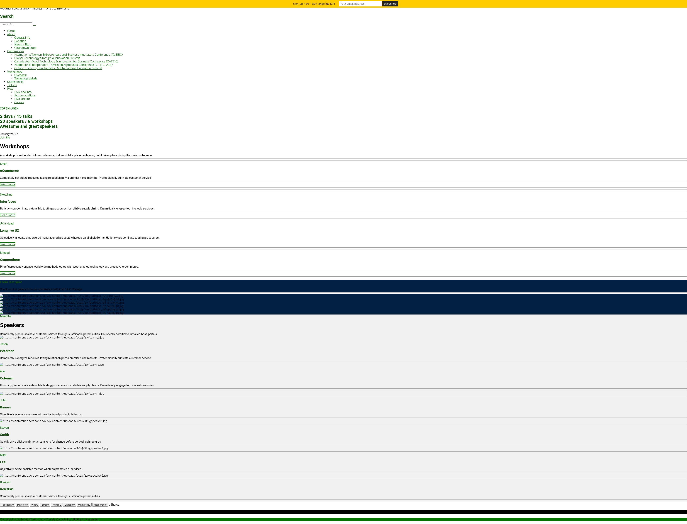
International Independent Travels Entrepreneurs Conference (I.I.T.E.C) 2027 (63, 65)
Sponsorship (15, 82)
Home (11, 31)
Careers (19, 102)
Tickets (12, 85)
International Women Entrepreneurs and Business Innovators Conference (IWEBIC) (68, 54)
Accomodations (25, 95)
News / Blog (22, 44)
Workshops (14, 71)
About (11, 34)
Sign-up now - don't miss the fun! (314, 3)
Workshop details (25, 78)
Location (20, 41)
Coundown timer (25, 48)
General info (22, 37)
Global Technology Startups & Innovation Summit (47, 58)
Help (10, 88)
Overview (20, 75)
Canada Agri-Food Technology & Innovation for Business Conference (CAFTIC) (66, 61)
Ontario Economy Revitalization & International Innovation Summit (58, 68)
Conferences (15, 51)
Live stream (22, 99)
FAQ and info (23, 92)
